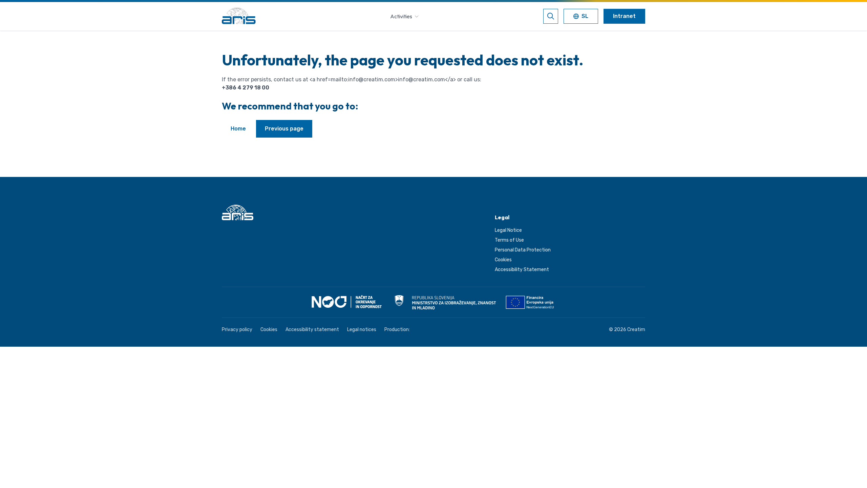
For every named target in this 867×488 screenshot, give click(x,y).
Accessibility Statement (522, 269)
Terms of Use (509, 240)
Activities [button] (401, 16)
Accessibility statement (312, 329)
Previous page (284, 128)
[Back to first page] (239, 16)
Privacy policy (237, 329)
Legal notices (361, 329)
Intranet (624, 16)
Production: (397, 329)
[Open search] (550, 16)
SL (585, 17)
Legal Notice (508, 230)
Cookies (503, 260)
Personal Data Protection (523, 250)
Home (238, 128)
